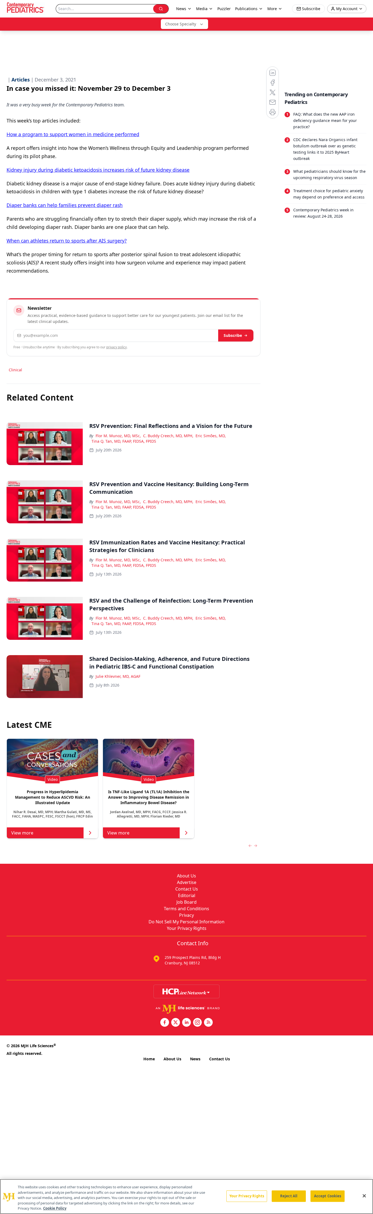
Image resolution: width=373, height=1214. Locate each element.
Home (149, 1058)
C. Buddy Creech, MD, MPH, (168, 435)
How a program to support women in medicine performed (73, 134)
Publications (246, 8)
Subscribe (233, 335)
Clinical (15, 369)
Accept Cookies (327, 1195)
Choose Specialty (180, 24)
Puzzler (224, 8)
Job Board (186, 902)
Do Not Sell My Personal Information (186, 922)
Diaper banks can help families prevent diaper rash (65, 205)
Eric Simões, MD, (211, 435)
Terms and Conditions (186, 909)
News (195, 1058)
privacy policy (116, 347)
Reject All (288, 1195)
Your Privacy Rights (186, 928)
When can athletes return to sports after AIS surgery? (67, 240)
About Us (186, 876)
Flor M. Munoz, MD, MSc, (118, 435)
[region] (186, 1196)
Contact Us (186, 889)
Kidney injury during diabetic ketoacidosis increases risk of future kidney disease (98, 170)
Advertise (186, 882)
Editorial (186, 895)
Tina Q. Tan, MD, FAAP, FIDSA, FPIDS (123, 441)
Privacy (186, 915)
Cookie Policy (54, 1208)
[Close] (364, 1196)
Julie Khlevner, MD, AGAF (118, 676)
